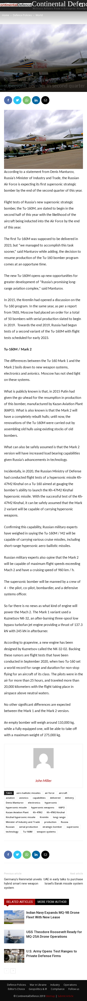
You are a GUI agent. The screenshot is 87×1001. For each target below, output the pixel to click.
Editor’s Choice (16, 989)
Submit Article (65, 996)
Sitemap (50, 996)
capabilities (39, 797)
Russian (10, 826)
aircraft (63, 792)
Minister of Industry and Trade (23, 821)
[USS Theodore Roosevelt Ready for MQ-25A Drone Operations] (14, 937)
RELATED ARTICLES (19, 902)
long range (59, 817)
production (50, 821)
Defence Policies (22, 15)
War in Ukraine (38, 984)
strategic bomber (52, 826)
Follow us (73, 989)
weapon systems (46, 831)
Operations (70, 984)
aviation (10, 797)
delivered (55, 797)
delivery (69, 797)
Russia (64, 821)
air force (49, 792)
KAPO (62, 807)
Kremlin (44, 817)
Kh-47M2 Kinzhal (56, 812)
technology (12, 831)
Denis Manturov (14, 802)
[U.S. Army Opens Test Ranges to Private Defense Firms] (14, 956)
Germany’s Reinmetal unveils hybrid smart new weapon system (23, 883)
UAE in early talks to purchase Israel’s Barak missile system (63, 881)
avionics (23, 797)
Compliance (58, 989)
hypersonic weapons (42, 807)
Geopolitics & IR (38, 989)
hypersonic (51, 802)
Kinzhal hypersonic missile (20, 817)
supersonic (73, 826)
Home (5, 15)
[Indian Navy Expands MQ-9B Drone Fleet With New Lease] (14, 917)
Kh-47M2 (37, 812)
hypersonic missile (16, 807)
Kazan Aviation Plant (17, 812)
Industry (55, 984)
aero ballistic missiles (28, 792)
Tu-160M (27, 831)
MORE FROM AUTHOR (52, 902)
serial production (28, 826)
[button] (81, 5)
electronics (34, 802)
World (39, 15)
